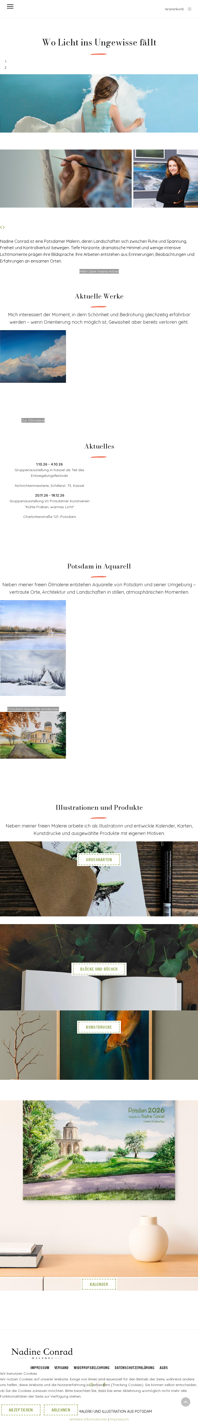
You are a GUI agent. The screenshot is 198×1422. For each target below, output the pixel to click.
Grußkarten (99, 859)
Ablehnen (61, 1410)
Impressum (39, 1367)
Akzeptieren (21, 1410)
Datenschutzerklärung (134, 1367)
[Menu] (10, 6)
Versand (61, 1367)
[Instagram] (189, 9)
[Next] (3, 227)
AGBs (164, 1367)
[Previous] (1, 227)
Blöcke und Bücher (99, 969)
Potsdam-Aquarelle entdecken (33, 709)
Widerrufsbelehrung (92, 1367)
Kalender (99, 1284)
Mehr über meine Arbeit (99, 271)
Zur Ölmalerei (33, 420)
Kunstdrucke (99, 1027)
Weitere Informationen (88, 1419)
